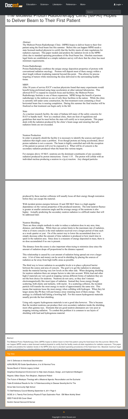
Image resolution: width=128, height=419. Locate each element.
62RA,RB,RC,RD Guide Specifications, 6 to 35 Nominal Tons (31, 364)
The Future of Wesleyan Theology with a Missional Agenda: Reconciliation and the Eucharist (43, 379)
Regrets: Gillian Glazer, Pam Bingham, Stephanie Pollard (29, 375)
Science (44, 4)
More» (83, 4)
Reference (70, 4)
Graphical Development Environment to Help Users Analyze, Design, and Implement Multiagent (44, 372)
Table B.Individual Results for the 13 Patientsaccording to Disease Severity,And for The (41, 383)
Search (116, 12)
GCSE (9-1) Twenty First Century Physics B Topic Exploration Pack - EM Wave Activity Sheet (43, 394)
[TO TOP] (64, 412)
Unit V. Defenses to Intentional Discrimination (25, 360)
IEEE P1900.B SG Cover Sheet (19, 398)
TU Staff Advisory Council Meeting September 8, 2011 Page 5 (31, 390)
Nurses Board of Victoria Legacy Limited (23, 368)
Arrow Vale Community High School (21, 387)
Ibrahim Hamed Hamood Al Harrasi (21, 402)
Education (30, 4)
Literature (57, 4)
